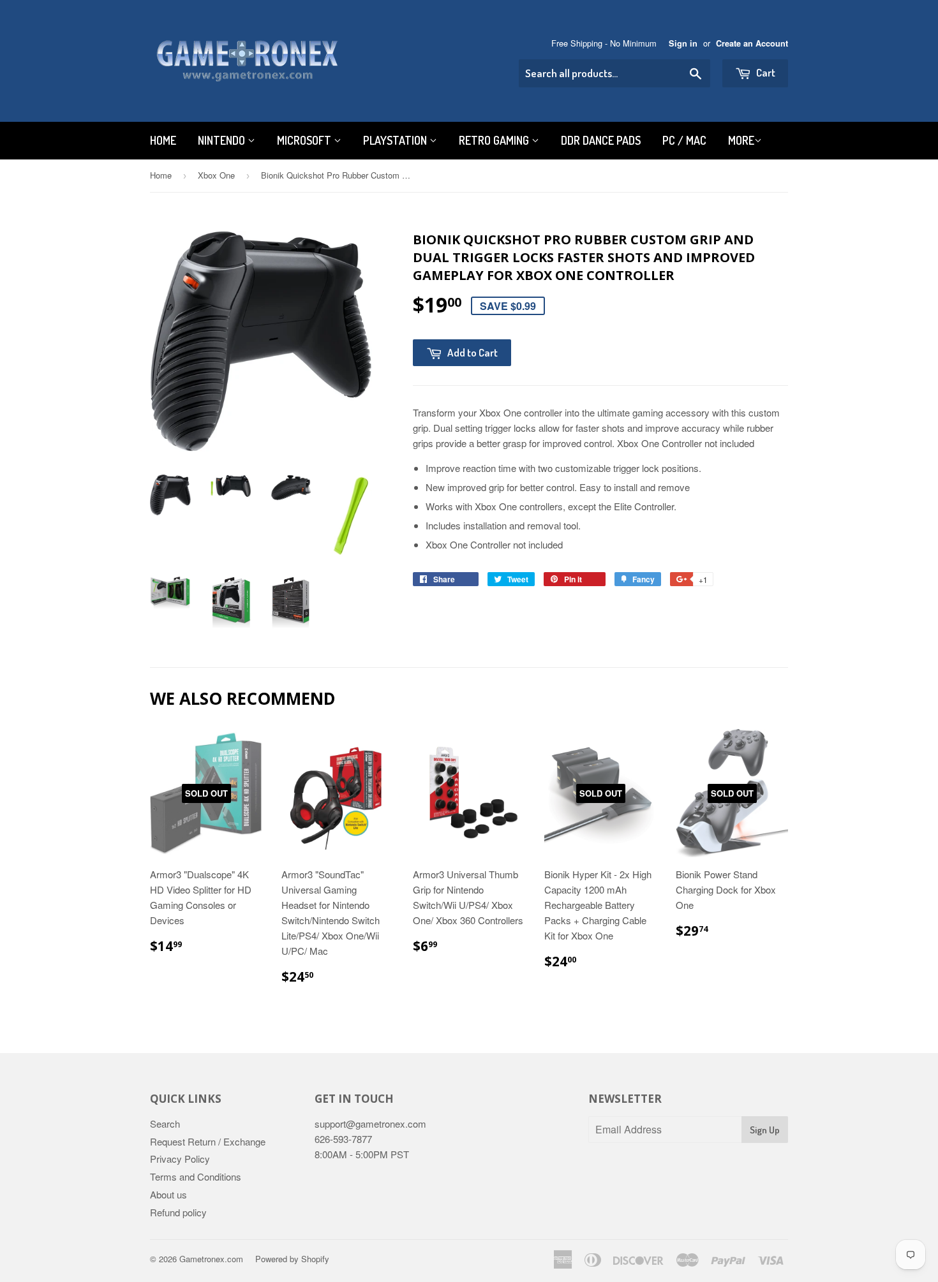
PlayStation (396, 140)
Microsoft (305, 140)
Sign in (683, 43)
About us (168, 1194)
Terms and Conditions (195, 1176)
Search (165, 1123)
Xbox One (216, 175)
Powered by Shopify (292, 1259)
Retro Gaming (495, 140)
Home (163, 140)
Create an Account (752, 43)
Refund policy (178, 1212)
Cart (764, 72)
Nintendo (223, 140)
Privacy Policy (180, 1158)
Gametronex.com (211, 1259)
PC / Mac (684, 140)
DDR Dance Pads (601, 140)
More (741, 140)
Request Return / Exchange (207, 1141)
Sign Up (765, 1130)
